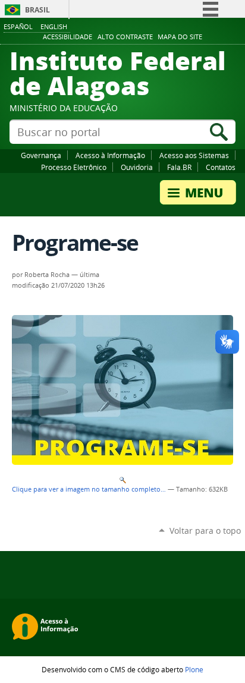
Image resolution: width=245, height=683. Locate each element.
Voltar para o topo (205, 530)
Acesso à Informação (110, 155)
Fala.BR (179, 167)
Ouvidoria (137, 167)
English (53, 26)
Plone (194, 669)
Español (18, 26)
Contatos (220, 167)
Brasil (37, 10)
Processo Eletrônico (73, 167)
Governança (41, 155)
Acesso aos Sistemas (194, 155)
